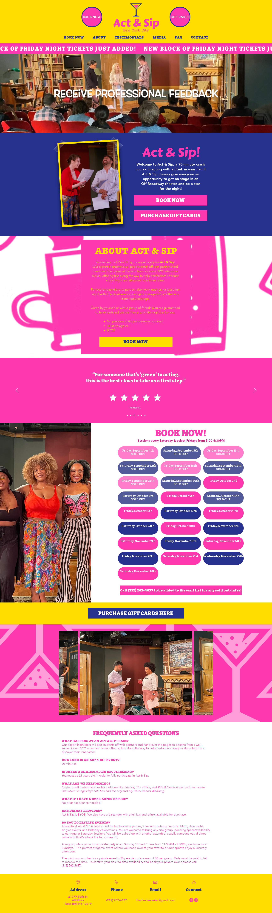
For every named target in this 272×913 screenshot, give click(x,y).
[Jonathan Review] (130, 415)
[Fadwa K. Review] (134, 415)
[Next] (255, 390)
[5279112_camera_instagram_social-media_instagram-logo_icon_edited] (196, 900)
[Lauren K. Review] (144, 415)
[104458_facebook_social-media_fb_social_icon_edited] (191, 900)
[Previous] (17, 390)
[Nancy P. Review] (141, 415)
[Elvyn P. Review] (138, 415)
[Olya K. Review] (127, 415)
